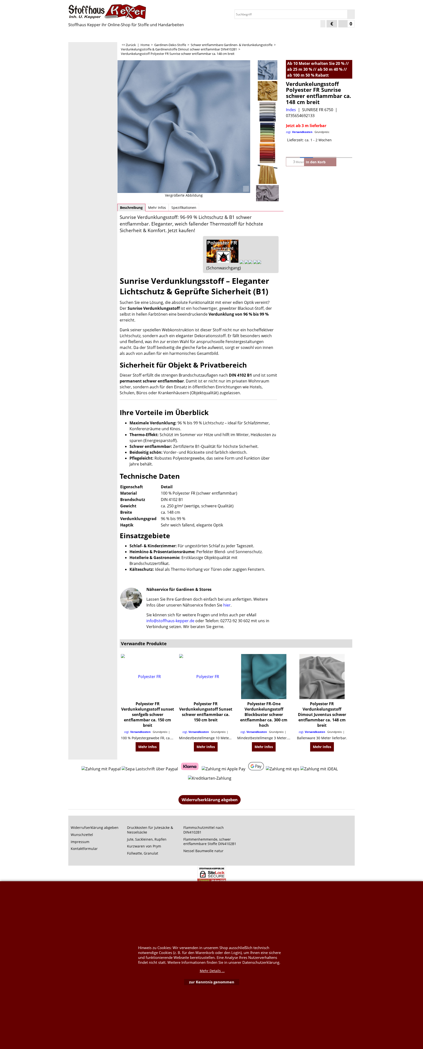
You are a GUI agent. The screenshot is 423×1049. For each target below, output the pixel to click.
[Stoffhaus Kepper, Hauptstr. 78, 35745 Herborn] (111, 12)
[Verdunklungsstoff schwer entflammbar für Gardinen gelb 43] (267, 91)
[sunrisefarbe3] (267, 153)
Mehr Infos (157, 207)
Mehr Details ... (212, 970)
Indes (291, 109)
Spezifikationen (183, 207)
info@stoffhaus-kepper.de (170, 620)
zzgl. (307, 132)
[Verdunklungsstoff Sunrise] (184, 126)
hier (227, 605)
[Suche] (350, 14)
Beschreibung (131, 207)
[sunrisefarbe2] (267, 132)
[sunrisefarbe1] (267, 111)
